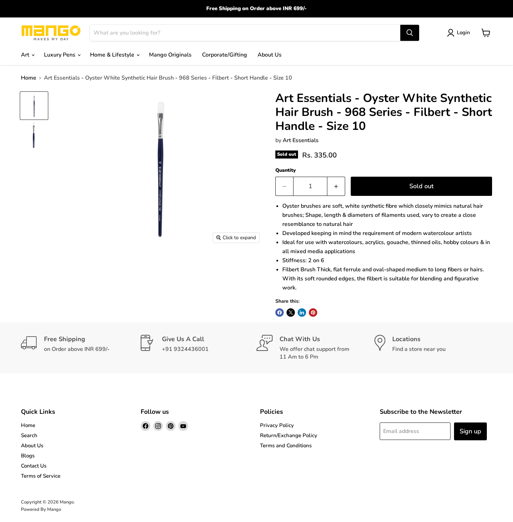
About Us (270, 55)
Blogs (28, 455)
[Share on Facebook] (279, 312)
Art (26, 55)
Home (28, 78)
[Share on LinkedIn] (302, 312)
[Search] (409, 33)
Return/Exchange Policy (288, 435)
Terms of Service (40, 475)
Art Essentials (301, 140)
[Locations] (433, 348)
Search (29, 435)
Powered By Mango (41, 509)
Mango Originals (170, 55)
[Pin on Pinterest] (313, 312)
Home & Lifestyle (113, 55)
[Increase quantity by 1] (336, 186)
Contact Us (33, 465)
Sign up (470, 431)
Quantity (285, 170)
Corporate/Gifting (224, 55)
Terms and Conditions (286, 445)
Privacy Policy (277, 425)
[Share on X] (291, 312)
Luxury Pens (60, 55)
